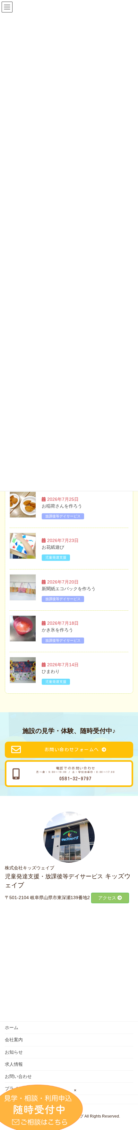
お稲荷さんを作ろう (62, 505)
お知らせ (14, 1052)
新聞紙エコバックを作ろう (69, 588)
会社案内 (14, 1039)
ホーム (11, 1027)
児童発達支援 (55, 557)
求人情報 (14, 1064)
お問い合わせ (18, 1076)
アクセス (107, 897)
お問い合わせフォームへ (72, 749)
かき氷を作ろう (57, 629)
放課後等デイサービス (63, 516)
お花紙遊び (53, 547)
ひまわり (51, 671)
